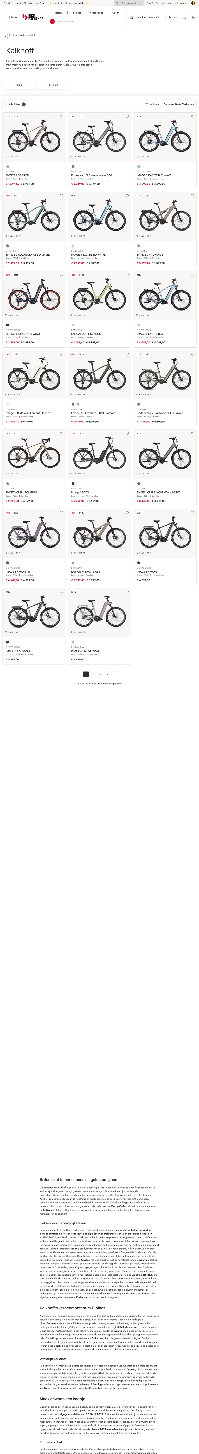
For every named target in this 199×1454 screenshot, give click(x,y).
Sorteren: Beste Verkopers (179, 104)
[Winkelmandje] (193, 17)
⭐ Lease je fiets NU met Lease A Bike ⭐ (68, 3)
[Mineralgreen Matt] (7, 246)
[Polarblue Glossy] (138, 166)
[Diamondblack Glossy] (7, 325)
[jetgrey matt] (73, 166)
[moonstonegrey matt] (78, 404)
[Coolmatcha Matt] (73, 325)
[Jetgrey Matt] (138, 483)
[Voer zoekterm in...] (52, 21)
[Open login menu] (186, 17)
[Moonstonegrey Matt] (7, 166)
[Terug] (7, 35)
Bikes (19, 85)
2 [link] (93, 674)
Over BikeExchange (155, 3)
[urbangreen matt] (73, 404)
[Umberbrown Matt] (7, 483)
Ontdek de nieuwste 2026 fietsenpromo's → (24, 3)
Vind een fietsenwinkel (178, 3)
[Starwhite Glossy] (7, 404)
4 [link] (107, 674)
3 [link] (100, 674)
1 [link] (85, 674)
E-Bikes (53, 85)
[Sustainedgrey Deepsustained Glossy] (73, 642)
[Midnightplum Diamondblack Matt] (7, 563)
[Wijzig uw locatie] (193, 3)
